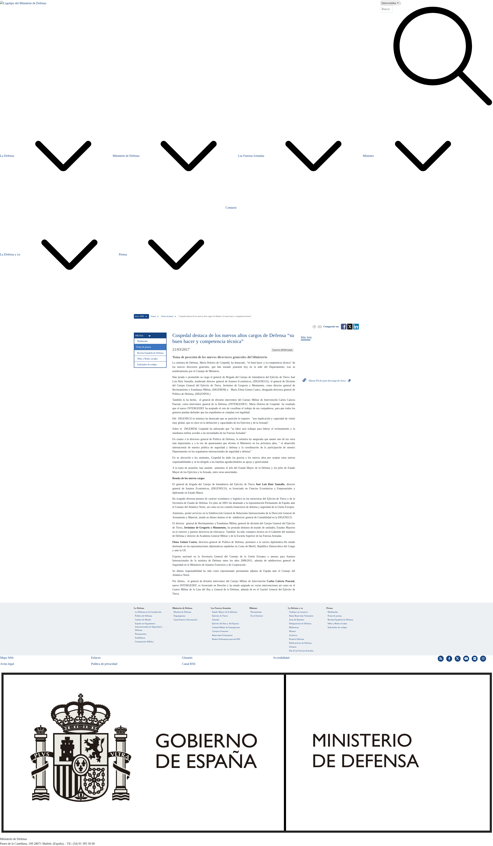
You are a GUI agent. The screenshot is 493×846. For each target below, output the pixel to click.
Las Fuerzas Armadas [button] (251, 155)
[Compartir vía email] (319, 326)
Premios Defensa (296, 639)
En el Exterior (257, 616)
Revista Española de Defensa (150, 353)
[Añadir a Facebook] (343, 326)
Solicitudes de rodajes (147, 364)
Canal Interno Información (185, 619)
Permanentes (256, 612)
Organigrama (179, 616)
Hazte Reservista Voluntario (301, 616)
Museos (292, 631)
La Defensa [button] (7, 155)
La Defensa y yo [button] (10, 254)
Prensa (153, 316)
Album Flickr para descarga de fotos (327, 380)
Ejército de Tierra (220, 616)
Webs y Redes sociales (147, 358)
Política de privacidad (104, 663)
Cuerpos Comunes (220, 631)
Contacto (231, 207)
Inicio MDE (139, 316)
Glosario (293, 647)
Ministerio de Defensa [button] (126, 155)
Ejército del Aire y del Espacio (225, 623)
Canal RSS (188, 663)
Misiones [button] (368, 155)
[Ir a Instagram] (483, 658)
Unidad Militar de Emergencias (226, 627)
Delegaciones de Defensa (300, 623)
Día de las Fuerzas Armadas (301, 650)
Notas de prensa (167, 316)
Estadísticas (140, 638)
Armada (215, 619)
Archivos (293, 635)
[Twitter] (282, 349)
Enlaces (96, 657)
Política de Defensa (143, 616)
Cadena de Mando (143, 619)
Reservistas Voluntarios (222, 635)
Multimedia (142, 341)
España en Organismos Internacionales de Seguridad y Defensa (149, 626)
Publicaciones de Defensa (300, 643)
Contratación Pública (144, 641)
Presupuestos (140, 634)
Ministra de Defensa (182, 612)
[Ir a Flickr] (475, 658)
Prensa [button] (123, 254)
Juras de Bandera (296, 619)
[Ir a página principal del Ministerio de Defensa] (23, 54)
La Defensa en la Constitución (148, 612)
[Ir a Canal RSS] (441, 658)
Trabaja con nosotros (298, 612)
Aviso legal (7, 663)
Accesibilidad (281, 657)
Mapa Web (6, 657)
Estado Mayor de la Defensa (224, 612)
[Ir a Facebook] (449, 658)
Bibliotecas (294, 627)
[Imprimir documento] (314, 326)
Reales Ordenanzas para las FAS (226, 639)
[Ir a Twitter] (458, 658)
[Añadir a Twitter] (349, 326)
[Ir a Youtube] (466, 658)
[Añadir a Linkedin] (355, 326)
